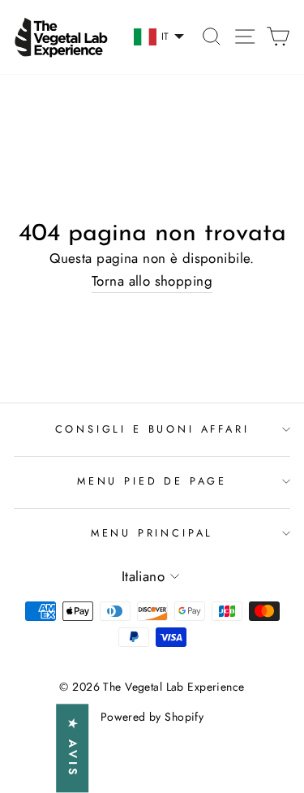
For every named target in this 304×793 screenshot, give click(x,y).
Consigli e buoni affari (152, 429)
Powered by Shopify (152, 717)
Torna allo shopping (152, 281)
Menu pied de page (152, 481)
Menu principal (152, 533)
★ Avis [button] (73, 748)
